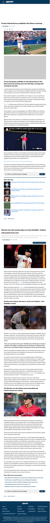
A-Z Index (4, 509)
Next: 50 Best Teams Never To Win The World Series (18, 161)
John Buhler (6, 26)
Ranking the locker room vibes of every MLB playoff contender (20, 486)
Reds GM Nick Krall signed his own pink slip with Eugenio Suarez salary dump (24, 477)
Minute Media (8, 517)
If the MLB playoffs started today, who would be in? (17, 484)
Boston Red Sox (11, 496)
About (4, 506)
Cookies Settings (21, 513)
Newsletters (31, 509)
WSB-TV (6, 104)
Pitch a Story (41, 509)
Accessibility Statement (8, 513)
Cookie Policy (32, 511)
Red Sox (20, 282)
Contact (19, 506)
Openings (30, 506)
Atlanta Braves (11, 218)
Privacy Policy (6, 511)
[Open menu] (3, 2)
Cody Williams (6, 239)
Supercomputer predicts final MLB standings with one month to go (21, 482)
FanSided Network (43, 506)
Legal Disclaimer (42, 511)
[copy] (12, 29)
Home (5, 218)
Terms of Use (20, 511)
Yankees (21, 287)
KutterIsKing (32, 373)
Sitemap (19, 509)
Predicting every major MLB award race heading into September (21, 480)
